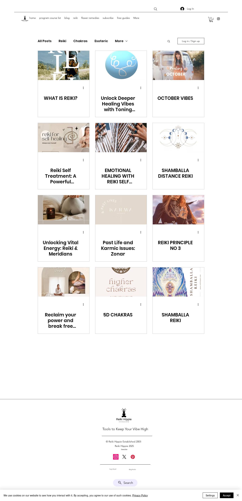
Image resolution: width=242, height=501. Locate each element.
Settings (210, 495)
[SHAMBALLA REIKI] (178, 282)
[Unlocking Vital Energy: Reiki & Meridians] (63, 209)
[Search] (155, 9)
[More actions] (84, 88)
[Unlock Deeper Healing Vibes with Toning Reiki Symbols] (121, 65)
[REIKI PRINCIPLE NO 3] (178, 209)
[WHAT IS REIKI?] (63, 65)
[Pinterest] (133, 457)
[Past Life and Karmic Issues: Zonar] (121, 209)
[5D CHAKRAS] (121, 282)
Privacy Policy (140, 495)
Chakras (80, 41)
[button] (211, 19)
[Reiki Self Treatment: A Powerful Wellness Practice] (63, 137)
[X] (124, 457)
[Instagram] (218, 19)
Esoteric (101, 41)
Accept (226, 495)
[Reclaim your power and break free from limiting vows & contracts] (63, 282)
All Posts (45, 41)
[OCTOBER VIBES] (178, 65)
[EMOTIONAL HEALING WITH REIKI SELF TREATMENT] (121, 137)
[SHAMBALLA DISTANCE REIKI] (178, 137)
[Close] (238, 495)
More (119, 41)
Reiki (62, 41)
